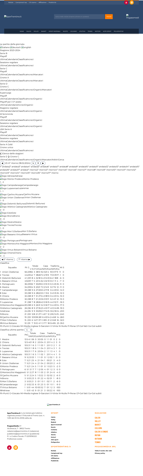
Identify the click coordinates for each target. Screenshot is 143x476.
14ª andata (131, 166)
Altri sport (107, 31)
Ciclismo (73, 31)
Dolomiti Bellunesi (35, 203)
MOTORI (97, 435)
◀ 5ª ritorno (7, 259)
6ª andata (52, 166)
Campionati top (21, 2)
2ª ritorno (41, 170)
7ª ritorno (89, 170)
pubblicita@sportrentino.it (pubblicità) (23, 434)
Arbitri (55, 159)
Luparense (23, 188)
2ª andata (14, 166)
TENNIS (98, 442)
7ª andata (61, 166)
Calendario (12, 59)
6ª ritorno (79, 170)
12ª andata (111, 166)
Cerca (61, 159)
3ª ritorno (51, 170)
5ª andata (42, 166)
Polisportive (118, 31)
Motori (98, 31)
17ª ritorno (53, 173)
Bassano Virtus (29, 234)
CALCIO (97, 418)
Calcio (28, 31)
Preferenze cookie (14, 439)
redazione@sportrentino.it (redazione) (23, 431)
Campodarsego (30, 185)
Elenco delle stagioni (12, 153)
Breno (17, 216)
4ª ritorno (60, 170)
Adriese (19, 176)
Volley (36, 31)
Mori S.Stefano (29, 231)
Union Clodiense (32, 197)
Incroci (30, 59)
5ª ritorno (70, 170)
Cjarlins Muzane (31, 194)
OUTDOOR (98, 439)
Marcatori (38, 74)
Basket (43, 31)
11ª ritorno (129, 170)
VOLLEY (98, 421)
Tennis (90, 31)
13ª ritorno (12, 173)
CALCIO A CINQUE (101, 431)
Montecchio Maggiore (41, 243)
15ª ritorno (33, 173)
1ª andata (4, 166)
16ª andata (12, 170)
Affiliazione (42, 2)
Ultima (3, 59)
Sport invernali (54, 31)
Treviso (18, 225)
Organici (38, 89)
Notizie (10, 2)
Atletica (82, 31)
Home (22, 31)
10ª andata (91, 166)
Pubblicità (52, 2)
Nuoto (65, 31)
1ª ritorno (32, 170)
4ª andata (33, 166)
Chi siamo (32, 2)
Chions (17, 253)
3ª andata (23, 166)
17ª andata (22, 170)
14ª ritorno (22, 173)
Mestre (18, 222)
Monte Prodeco (31, 179)
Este (14, 213)
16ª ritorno (43, 173)
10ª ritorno (118, 170)
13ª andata (121, 166)
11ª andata (101, 166)
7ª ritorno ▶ (24, 259)
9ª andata (81, 166)
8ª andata (71, 166)
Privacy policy (100, 453)
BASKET (98, 424)
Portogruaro (26, 240)
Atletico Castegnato (37, 206)
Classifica (22, 59)
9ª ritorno (108, 170)
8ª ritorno (99, 170)
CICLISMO (98, 428)
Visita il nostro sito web (103, 451)
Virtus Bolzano (29, 250)
